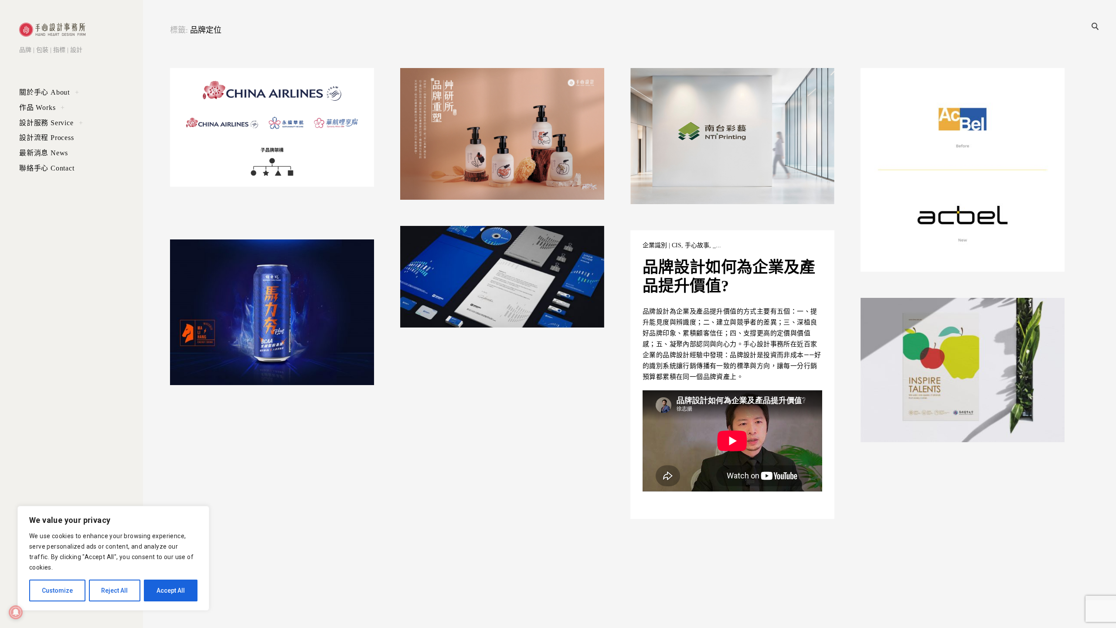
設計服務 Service (46, 122)
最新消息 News (43, 153)
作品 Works (37, 107)
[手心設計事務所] (52, 30)
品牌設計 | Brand (763, 83)
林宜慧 (985, 313)
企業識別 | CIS (230, 83)
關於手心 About (44, 92)
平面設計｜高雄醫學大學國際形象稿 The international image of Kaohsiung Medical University (955, 342)
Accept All (171, 590)
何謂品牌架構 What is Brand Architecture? (267, 101)
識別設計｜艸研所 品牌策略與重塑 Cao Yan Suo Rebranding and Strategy (499, 107)
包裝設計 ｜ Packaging (540, 83)
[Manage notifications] (16, 612)
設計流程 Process (46, 137)
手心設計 (196, 168)
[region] (113, 558)
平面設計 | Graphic (440, 83)
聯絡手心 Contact (47, 168)
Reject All (114, 590)
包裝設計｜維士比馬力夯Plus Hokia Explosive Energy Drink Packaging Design (265, 279)
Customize (57, 590)
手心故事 (265, 83)
